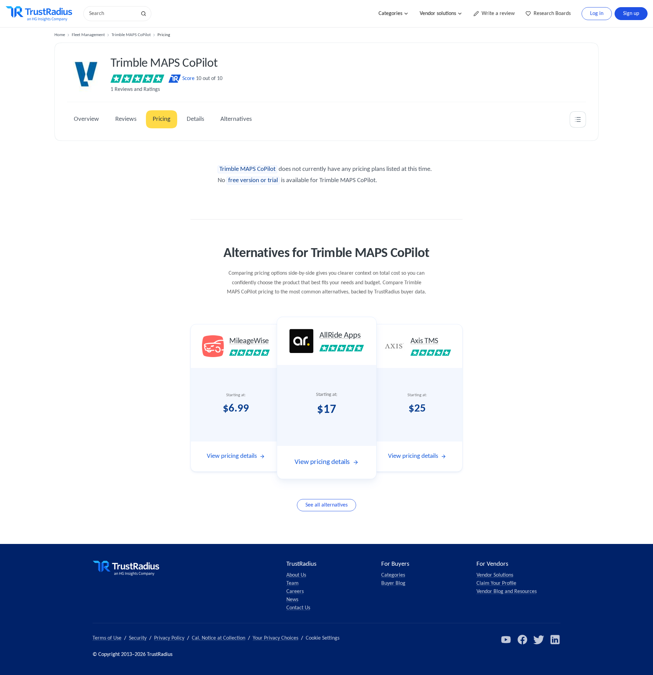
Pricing (161, 119)
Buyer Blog (393, 583)
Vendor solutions (438, 13)
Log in (596, 13)
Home (59, 35)
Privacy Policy (169, 638)
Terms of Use (107, 638)
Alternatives (236, 119)
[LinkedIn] (555, 639)
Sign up (631, 13)
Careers (295, 591)
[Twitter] (538, 639)
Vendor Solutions (494, 575)
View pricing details (232, 456)
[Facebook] (522, 639)
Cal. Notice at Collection (218, 638)
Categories (390, 13)
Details (195, 119)
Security (138, 638)
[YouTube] (506, 639)
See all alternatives (326, 505)
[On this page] (578, 119)
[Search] (143, 13)
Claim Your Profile (496, 583)
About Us (296, 575)
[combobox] (112, 13)
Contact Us (298, 608)
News (292, 599)
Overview (86, 119)
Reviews (125, 119)
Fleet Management (88, 35)
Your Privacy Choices (275, 638)
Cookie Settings (322, 638)
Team (292, 583)
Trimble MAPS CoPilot (131, 35)
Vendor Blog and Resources (506, 591)
